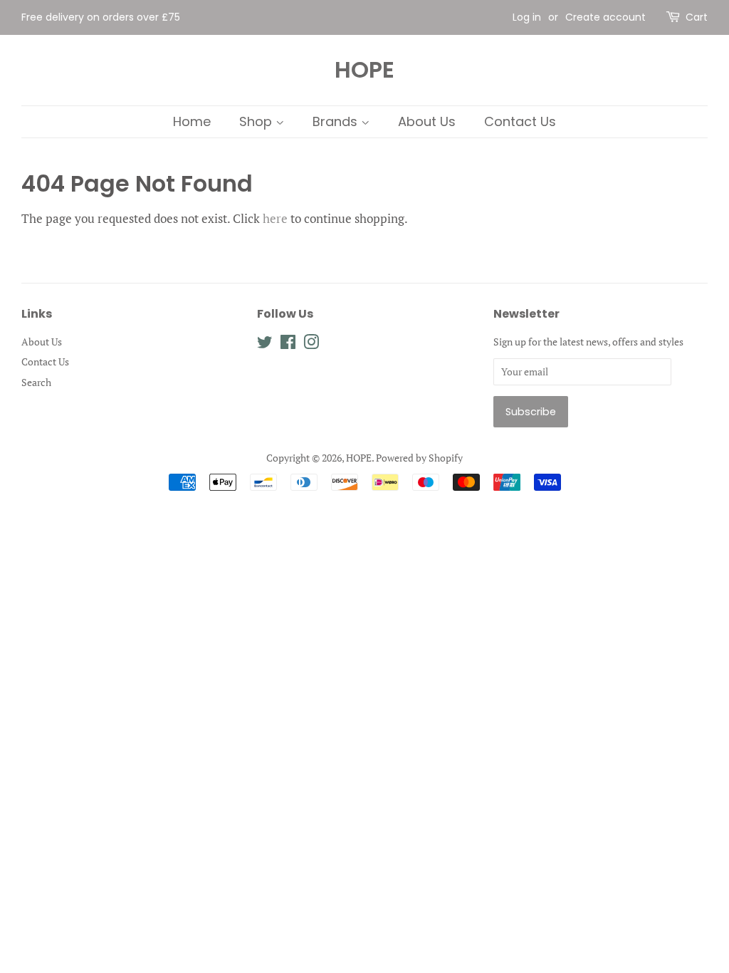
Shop (257, 121)
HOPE (364, 69)
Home (192, 121)
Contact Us (520, 121)
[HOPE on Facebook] (288, 344)
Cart (697, 17)
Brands (337, 121)
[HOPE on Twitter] (265, 344)
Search (36, 382)
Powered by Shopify (419, 457)
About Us (427, 121)
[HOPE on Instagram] (311, 344)
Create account (605, 17)
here (275, 218)
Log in (527, 17)
